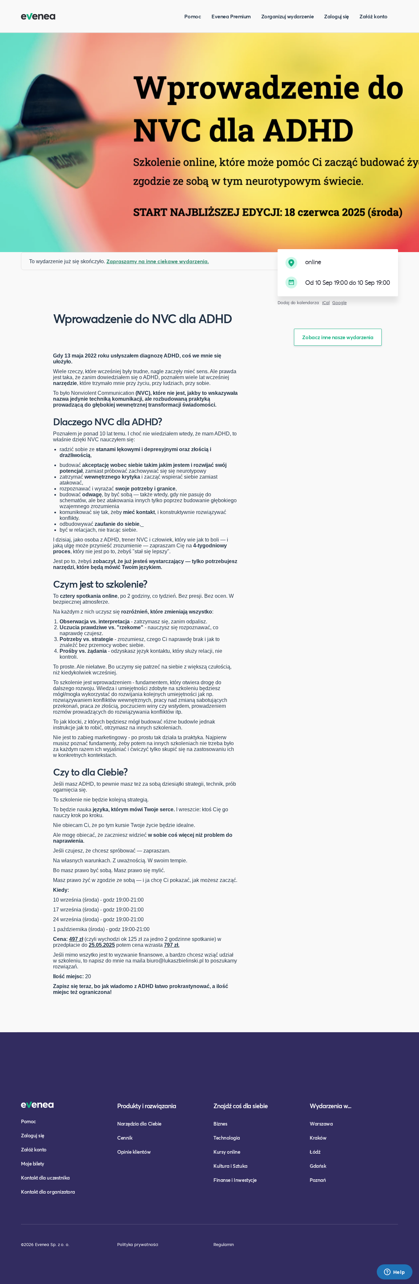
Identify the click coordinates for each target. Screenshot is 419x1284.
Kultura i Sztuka (230, 1166)
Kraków (318, 1137)
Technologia (226, 1137)
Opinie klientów (134, 1151)
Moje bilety (32, 1163)
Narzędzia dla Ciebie (139, 1123)
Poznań (318, 1180)
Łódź (315, 1151)
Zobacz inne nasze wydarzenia (337, 337)
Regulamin (223, 1244)
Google (339, 302)
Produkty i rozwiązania (146, 1106)
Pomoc (192, 16)
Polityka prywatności (137, 1244)
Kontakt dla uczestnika (45, 1177)
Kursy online (226, 1151)
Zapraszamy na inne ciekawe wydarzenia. (157, 261)
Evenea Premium (231, 16)
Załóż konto (373, 16)
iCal (326, 302)
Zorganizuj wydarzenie (287, 16)
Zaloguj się (336, 16)
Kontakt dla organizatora (48, 1191)
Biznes (220, 1123)
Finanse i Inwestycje (235, 1180)
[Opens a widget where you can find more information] (394, 1272)
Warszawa (321, 1123)
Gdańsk (318, 1166)
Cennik (124, 1137)
